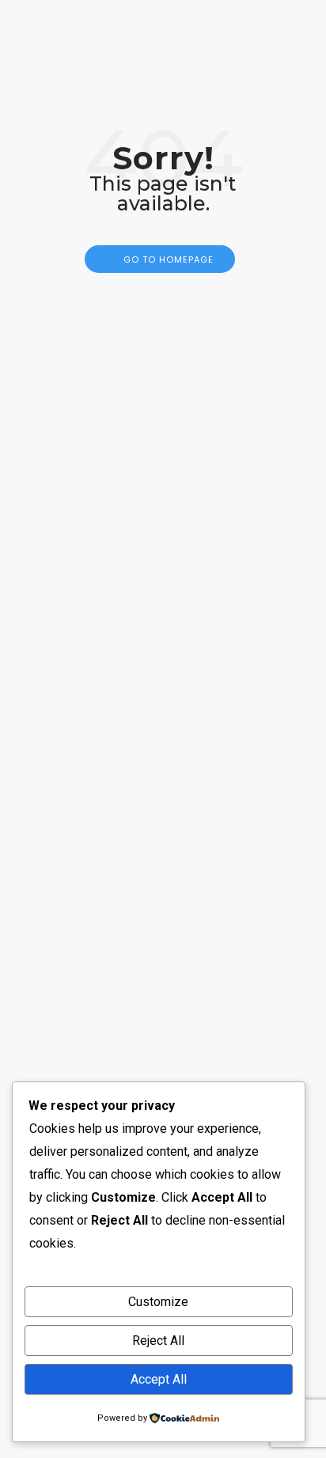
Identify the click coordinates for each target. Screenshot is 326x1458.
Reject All (158, 1340)
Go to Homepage (168, 259)
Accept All (159, 1379)
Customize (158, 1301)
